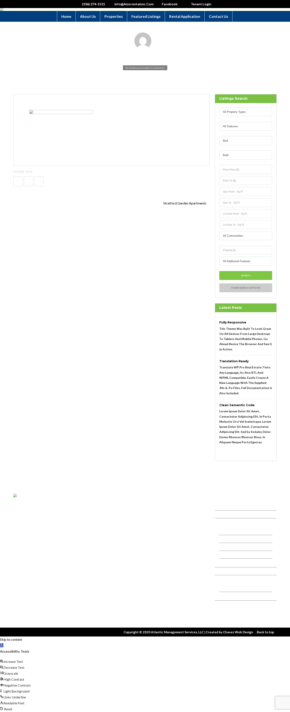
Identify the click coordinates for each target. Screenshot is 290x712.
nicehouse (135, 67)
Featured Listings (145, 16)
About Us (88, 16)
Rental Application (184, 16)
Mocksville (229, 546)
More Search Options (245, 287)
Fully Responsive (232, 322)
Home (66, 16)
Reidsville (228, 554)
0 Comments (157, 67)
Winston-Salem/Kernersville (240, 531)
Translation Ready (234, 361)
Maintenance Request (236, 613)
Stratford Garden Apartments (185, 203)
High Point (229, 562)
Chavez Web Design (238, 632)
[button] (1, 645)
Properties (113, 16)
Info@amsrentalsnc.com (169, 527)
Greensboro (230, 538)
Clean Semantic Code (237, 405)
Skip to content (11, 639)
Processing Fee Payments (238, 595)
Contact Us (218, 16)
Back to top (265, 632)
